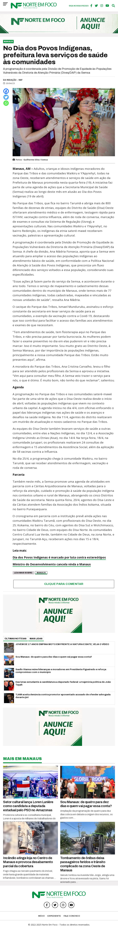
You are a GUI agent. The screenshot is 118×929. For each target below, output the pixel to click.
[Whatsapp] (6, 103)
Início (41, 916)
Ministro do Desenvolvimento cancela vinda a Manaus (52, 564)
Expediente (54, 916)
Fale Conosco (72, 916)
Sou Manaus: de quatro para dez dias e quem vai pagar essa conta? (86, 804)
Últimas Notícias (15, 638)
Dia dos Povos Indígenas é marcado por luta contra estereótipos (59, 557)
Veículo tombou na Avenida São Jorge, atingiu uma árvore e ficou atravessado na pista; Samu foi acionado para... (87, 878)
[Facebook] (6, 91)
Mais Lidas (36, 638)
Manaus (41, 573)
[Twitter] (6, 97)
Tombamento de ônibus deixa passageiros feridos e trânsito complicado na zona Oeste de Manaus (82, 864)
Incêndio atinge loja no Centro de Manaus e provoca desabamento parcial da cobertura (28, 862)
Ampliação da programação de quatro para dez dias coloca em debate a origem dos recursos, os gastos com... (86, 814)
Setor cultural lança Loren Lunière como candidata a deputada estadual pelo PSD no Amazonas (28, 806)
